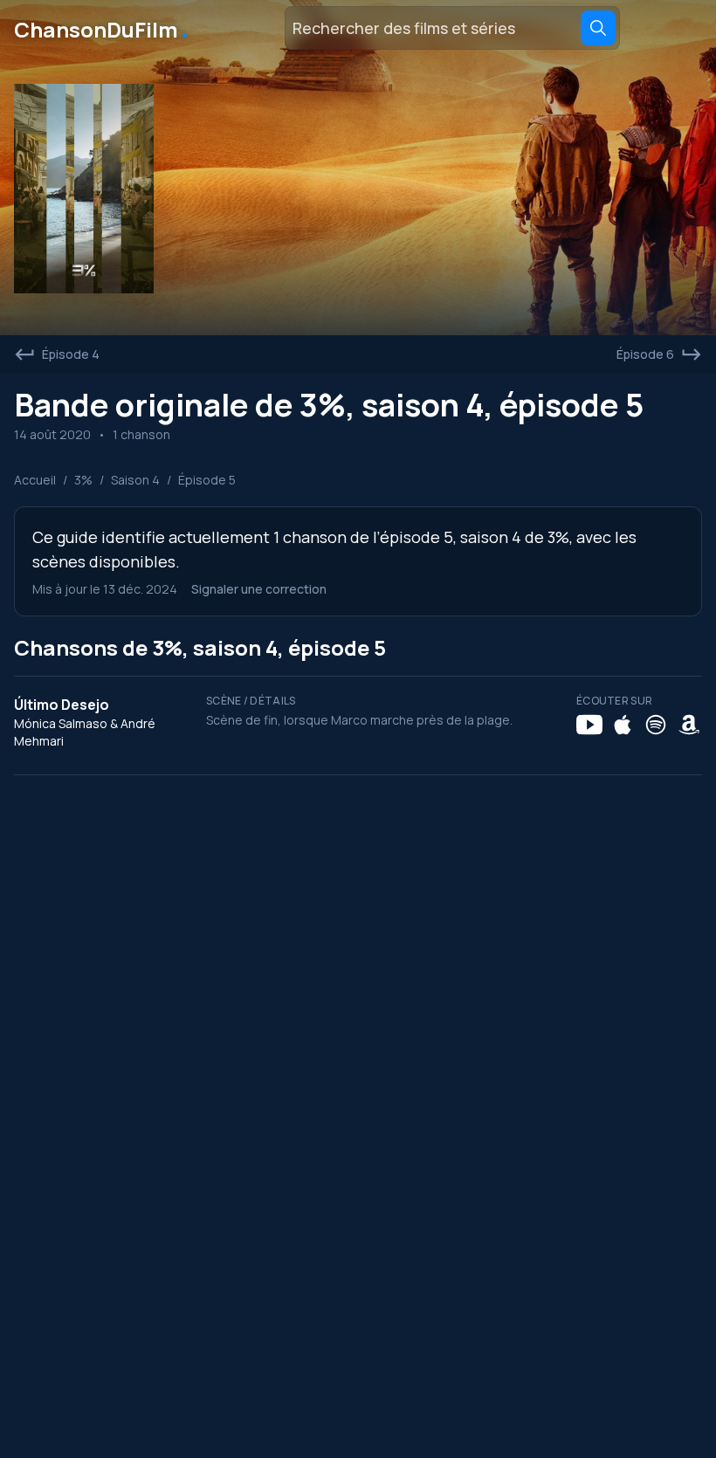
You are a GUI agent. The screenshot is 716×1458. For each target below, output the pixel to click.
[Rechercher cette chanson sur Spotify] (656, 725)
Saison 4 (135, 479)
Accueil (35, 479)
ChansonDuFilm (102, 28)
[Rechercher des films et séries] (598, 27)
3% (83, 479)
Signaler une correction (259, 589)
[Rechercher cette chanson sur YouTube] (589, 725)
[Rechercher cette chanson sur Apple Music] (622, 725)
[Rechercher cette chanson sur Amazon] (689, 725)
